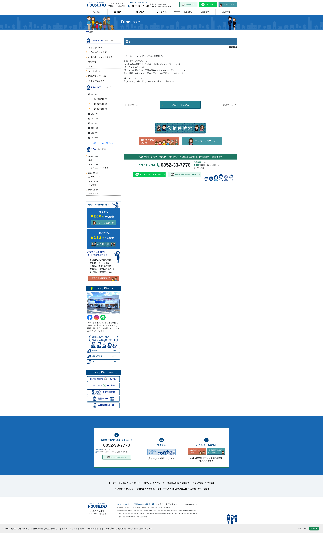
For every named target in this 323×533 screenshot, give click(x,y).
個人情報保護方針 (179, 489)
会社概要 (140, 489)
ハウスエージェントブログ (100, 57)
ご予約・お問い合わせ (199, 489)
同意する (314, 528)
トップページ (114, 483)
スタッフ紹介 (198, 483)
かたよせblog (94, 71)
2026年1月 (99, 109)
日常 (90, 66)
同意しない (302, 528)
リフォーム (161, 12)
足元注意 (92, 185)
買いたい (97, 12)
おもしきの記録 (95, 47)
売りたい (118, 12)
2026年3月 (99, 99)
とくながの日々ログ (97, 52)
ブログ (120, 489)
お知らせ (129, 489)
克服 (90, 160)
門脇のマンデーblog (97, 76)
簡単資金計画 (173, 483)
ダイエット (93, 193)
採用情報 (226, 12)
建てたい (140, 12)
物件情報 (92, 62)
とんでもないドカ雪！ (98, 168)
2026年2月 (99, 104)
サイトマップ (163, 489)
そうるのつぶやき (96, 81)
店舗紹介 (205, 12)
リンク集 (151, 489)
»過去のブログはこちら (103, 143)
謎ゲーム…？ (94, 177)
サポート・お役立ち (183, 12)
